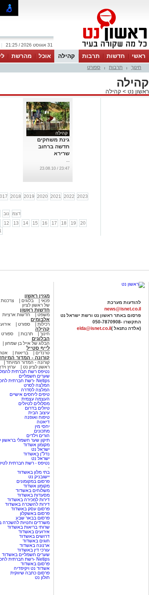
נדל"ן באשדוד (36, 454)
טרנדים (43, 352)
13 (16, 223)
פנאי (45, 300)
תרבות (91, 56)
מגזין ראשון (37, 296)
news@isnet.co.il (122, 309)
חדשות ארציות (16, 314)
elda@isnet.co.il (94, 328)
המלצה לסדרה (35, 389)
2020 (42, 196)
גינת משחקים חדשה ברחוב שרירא (53, 146)
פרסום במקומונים (33, 481)
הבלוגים (41, 338)
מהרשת (21, 56)
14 (25, 223)
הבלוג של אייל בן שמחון (27, 343)
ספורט (93, 67)
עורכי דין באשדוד (33, 550)
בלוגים (27, 300)
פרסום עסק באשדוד (30, 508)
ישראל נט (40, 449)
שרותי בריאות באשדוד (28, 527)
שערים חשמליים (34, 376)
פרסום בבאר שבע (33, 518)
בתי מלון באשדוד (33, 472)
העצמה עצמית (35, 399)
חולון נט (42, 577)
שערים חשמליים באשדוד (26, 554)
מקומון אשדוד (36, 444)
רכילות (43, 324)
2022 (69, 196)
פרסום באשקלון (35, 513)
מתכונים (42, 431)
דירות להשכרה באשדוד (27, 504)
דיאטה (43, 422)
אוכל (45, 56)
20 (83, 223)
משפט (43, 314)
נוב (6, 213)
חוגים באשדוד (36, 541)
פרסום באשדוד (34, 563)
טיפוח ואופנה (37, 417)
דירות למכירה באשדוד (28, 499)
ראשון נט (137, 91)
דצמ (16, 213)
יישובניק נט (38, 476)
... (68, 160)
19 (73, 223)
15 (35, 223)
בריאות (21, 352)
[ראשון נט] (133, 284)
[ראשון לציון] (101, 48)
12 (6, 223)
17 (54, 223)
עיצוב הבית (39, 412)
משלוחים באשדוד (33, 490)
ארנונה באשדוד (34, 545)
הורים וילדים (38, 435)
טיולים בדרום (37, 408)
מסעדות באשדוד (33, 495)
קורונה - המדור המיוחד (28, 362)
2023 (82, 196)
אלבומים (40, 319)
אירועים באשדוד (34, 531)
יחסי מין (42, 426)
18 (63, 223)
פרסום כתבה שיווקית (29, 573)
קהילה (66, 56)
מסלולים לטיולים (34, 403)
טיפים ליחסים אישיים (29, 394)
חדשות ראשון (35, 310)
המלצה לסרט (37, 385)
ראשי (139, 56)
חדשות (116, 56)
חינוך (136, 67)
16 (44, 223)
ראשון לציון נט (36, 367)
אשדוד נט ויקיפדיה (31, 568)
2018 (15, 196)
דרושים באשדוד (34, 536)
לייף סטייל (38, 348)
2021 (55, 196)
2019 (29, 196)
